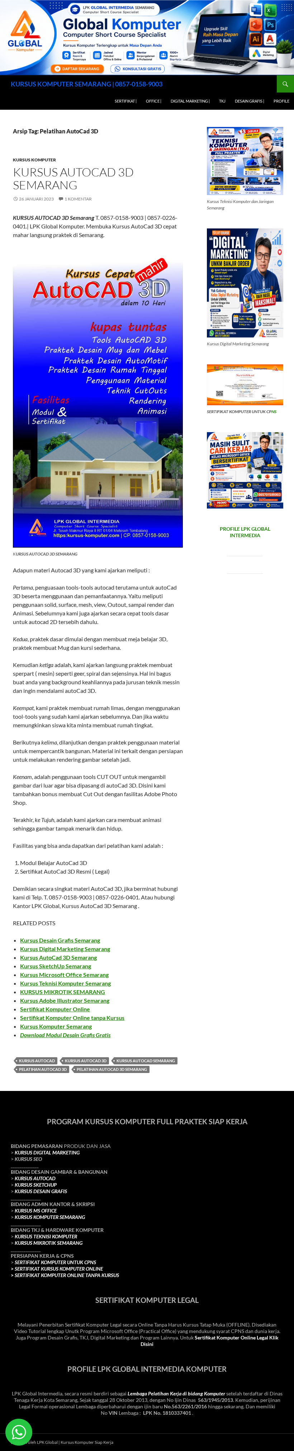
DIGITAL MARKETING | (190, 101)
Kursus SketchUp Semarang (55, 966)
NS (273, 411)
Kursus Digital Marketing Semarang (65, 948)
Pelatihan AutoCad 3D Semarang (112, 1069)
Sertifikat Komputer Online (55, 1009)
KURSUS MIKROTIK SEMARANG (62, 991)
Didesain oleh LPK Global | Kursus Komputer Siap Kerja (62, 1442)
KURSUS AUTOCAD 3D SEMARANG (73, 178)
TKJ (222, 101)
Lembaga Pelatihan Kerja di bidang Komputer (176, 1393)
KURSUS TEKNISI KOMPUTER (46, 1236)
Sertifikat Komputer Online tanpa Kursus (72, 1017)
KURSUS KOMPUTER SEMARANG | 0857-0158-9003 (86, 84)
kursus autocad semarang (146, 1060)
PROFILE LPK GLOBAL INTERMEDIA (245, 532)
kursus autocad (37, 1060)
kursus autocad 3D (85, 1060)
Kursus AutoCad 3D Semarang (58, 957)
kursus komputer (34, 159)
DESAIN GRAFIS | (249, 101)
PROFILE (281, 101)
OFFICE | (153, 101)
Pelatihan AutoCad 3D (43, 1069)
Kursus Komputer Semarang (56, 1026)
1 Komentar (78, 199)
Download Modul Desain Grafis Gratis (65, 1034)
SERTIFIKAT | (126, 101)
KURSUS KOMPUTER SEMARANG (50, 1217)
